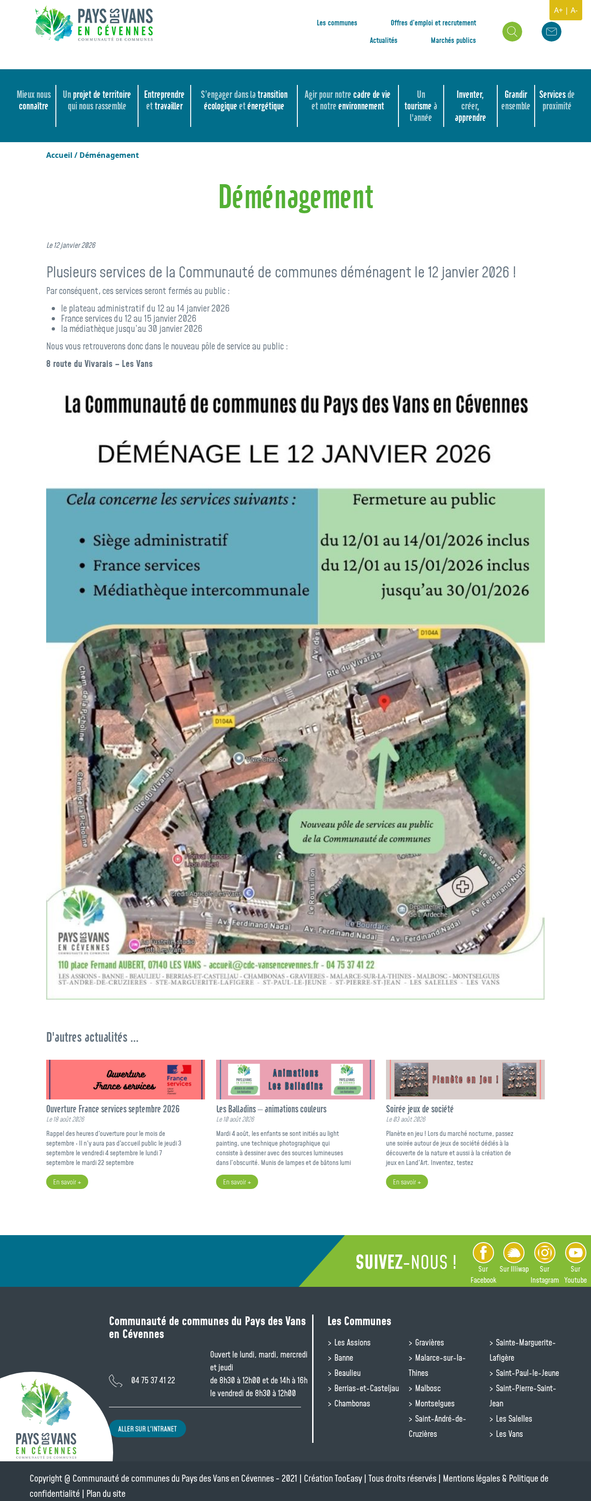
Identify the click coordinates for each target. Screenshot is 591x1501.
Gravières (428, 1342)
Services (557, 100)
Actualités (384, 40)
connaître (34, 100)
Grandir (516, 100)
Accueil (59, 155)
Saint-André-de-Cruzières (437, 1426)
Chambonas (351, 1403)
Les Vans (508, 1434)
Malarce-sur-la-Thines (437, 1365)
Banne (342, 1357)
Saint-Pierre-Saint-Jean (522, 1395)
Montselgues (434, 1403)
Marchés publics (453, 40)
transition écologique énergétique (244, 100)
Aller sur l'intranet (147, 1428)
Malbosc (427, 1388)
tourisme (420, 106)
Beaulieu (346, 1373)
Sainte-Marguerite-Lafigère (522, 1350)
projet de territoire (97, 100)
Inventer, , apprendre (470, 106)
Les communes (337, 22)
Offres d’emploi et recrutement (433, 22)
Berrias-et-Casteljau (365, 1388)
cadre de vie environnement (348, 100)
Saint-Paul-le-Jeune (526, 1373)
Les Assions (351, 1342)
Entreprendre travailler (164, 100)
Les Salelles (513, 1418)
